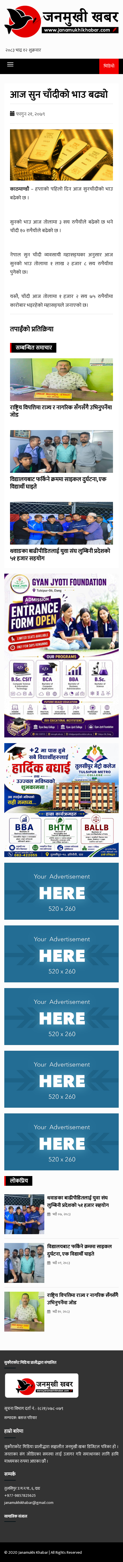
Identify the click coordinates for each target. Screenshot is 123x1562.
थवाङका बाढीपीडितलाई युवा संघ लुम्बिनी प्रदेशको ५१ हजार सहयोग (60, 554)
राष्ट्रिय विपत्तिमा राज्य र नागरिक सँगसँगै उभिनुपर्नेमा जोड (61, 411)
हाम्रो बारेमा (13, 1431)
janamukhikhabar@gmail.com (28, 1502)
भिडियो (109, 66)
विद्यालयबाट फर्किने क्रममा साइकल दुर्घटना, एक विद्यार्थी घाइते (58, 483)
